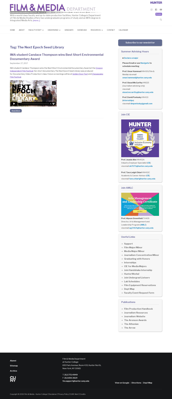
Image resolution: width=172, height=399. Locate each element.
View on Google (122, 383)
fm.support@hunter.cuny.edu (75, 381)
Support (128, 243)
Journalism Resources (136, 312)
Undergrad (53, 30)
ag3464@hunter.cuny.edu (141, 228)
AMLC (143, 225)
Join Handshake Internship (138, 270)
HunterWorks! (131, 274)
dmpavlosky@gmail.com (141, 103)
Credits (83, 394)
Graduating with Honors (137, 258)
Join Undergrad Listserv (137, 277)
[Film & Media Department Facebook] (156, 10)
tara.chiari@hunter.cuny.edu (142, 179)
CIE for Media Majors (135, 266)
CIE (148, 163)
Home (12, 30)
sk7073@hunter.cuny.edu (141, 166)
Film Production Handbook (138, 308)
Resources (96, 30)
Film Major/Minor (133, 247)
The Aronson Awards (135, 320)
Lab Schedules (132, 281)
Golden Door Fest (80, 74)
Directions (136, 383)
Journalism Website (134, 316)
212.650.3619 (70, 378)
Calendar (123, 30)
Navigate (145, 63)
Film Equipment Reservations (140, 285)
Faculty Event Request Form (139, 292)
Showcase (82, 30)
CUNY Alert (74, 394)
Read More (16, 111)
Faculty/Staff (35, 30)
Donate (158, 14)
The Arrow (129, 327)
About (22, 30)
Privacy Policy (63, 394)
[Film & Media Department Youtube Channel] (161, 10)
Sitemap (14, 366)
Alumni (13, 361)
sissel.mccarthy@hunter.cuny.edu (137, 92)
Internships (128, 100)
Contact (111, 30)
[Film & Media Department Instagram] (151, 10)
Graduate (69, 30)
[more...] (36, 20)
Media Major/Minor (134, 251)
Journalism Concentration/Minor (141, 255)
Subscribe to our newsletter (140, 42)
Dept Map (129, 289)
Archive (13, 371)
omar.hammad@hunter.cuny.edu (137, 78)
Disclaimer (53, 394)
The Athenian (131, 324)
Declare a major (131, 58)
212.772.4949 (71, 375)
